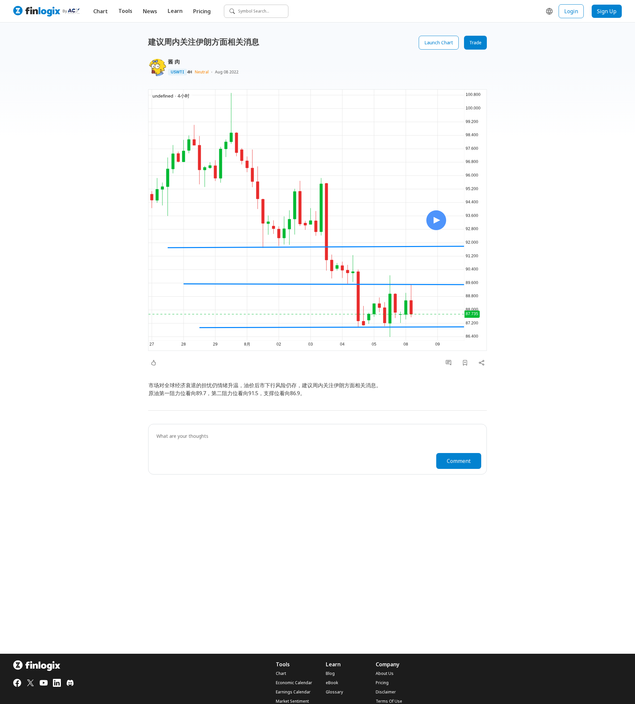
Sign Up (606, 11)
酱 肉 (174, 61)
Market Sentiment (292, 701)
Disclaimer (386, 692)
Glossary (334, 692)
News (150, 11)
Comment (459, 461)
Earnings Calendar (293, 692)
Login (571, 11)
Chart (100, 11)
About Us (385, 673)
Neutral (202, 72)
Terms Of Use (389, 701)
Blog (330, 673)
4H (189, 72)
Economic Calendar (294, 682)
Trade (475, 42)
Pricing (202, 11)
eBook (332, 682)
